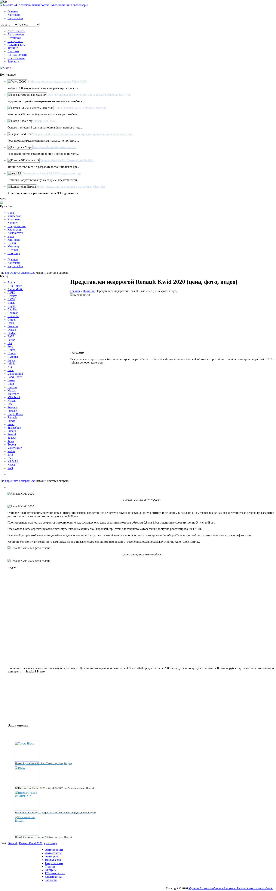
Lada (11, 370)
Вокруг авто (15, 41)
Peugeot (12, 407)
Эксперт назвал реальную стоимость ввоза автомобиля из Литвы (89, 94)
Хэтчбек (13, 222)
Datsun (12, 329)
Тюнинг (13, 48)
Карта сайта (15, 18)
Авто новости (16, 31)
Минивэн (14, 239)
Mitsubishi (14, 397)
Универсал (14, 216)
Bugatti (12, 306)
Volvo (11, 451)
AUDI (11, 292)
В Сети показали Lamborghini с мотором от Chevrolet (71, 186)
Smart (11, 424)
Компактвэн (15, 232)
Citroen (12, 319)
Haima (11, 350)
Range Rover (15, 414)
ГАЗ (10, 458)
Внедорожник (17, 226)
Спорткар (14, 253)
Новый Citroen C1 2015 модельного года (80, 107)
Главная (13, 11)
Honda (12, 353)
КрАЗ (11, 464)
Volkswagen (15, 447)
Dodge (12, 333)
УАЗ (10, 468)
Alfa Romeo (15, 285)
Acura (11, 282)
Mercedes (13, 393)
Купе (11, 236)
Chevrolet (13, 316)
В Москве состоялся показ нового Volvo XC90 (57, 81)
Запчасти (13, 61)
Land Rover (15, 377)
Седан (11, 212)
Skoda (11, 420)
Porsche (12, 410)
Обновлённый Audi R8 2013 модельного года (52, 173)
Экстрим (13, 51)
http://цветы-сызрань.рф (20, 272)
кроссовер (50, 843)
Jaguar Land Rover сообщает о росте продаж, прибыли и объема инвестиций (84, 134)
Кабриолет (14, 229)
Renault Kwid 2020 (30, 843)
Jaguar (11, 360)
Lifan (11, 383)
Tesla (11, 441)
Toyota (12, 444)
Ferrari (11, 339)
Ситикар (13, 249)
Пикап (12, 243)
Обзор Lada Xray (44, 120)
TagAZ (12, 437)
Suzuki (12, 434)
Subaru (12, 431)
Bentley (12, 296)
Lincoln (12, 387)
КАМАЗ (13, 461)
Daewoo (13, 326)
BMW (11, 299)
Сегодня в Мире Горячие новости (54, 147)
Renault (12, 417)
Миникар (14, 246)
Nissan (12, 400)
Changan (13, 312)
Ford (10, 346)
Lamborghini (15, 373)
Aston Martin (15, 289)
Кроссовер (14, 219)
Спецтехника (16, 58)
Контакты (14, 14)
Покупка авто (16, 44)
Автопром (14, 37)
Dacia (11, 323)
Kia (10, 366)
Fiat (10, 343)
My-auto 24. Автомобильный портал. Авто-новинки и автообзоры (231, 888)
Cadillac (12, 309)
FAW (11, 336)
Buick (11, 302)
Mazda (12, 390)
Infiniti (11, 363)
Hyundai (13, 356)
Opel (10, 404)
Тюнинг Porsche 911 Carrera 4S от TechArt (67, 160)
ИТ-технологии (18, 54)
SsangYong (14, 427)
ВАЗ (10, 454)
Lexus (11, 380)
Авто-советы (16, 34)
